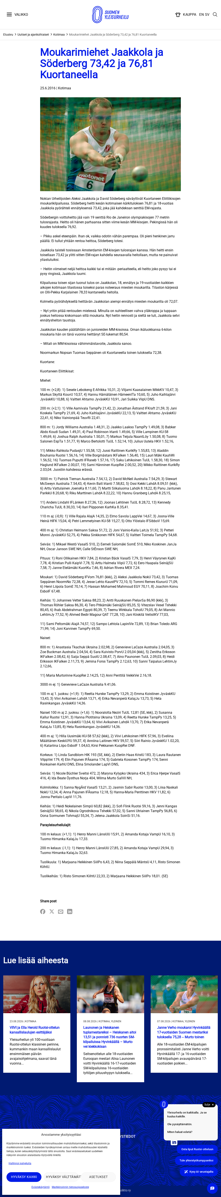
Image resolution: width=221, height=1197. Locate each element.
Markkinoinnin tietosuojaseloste (70, 1187)
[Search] (215, 14)
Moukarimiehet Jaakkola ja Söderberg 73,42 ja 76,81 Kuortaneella (113, 34)
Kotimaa (59, 34)
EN (201, 15)
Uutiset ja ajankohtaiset (33, 34)
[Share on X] (51, 912)
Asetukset (98, 1177)
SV (207, 15)
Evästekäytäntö (41, 1187)
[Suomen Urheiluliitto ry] (110, 15)
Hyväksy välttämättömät (62, 1177)
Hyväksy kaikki (24, 1177)
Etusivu (8, 34)
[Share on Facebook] (42, 912)
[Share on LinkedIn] (69, 912)
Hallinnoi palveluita (20, 1163)
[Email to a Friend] (60, 912)
